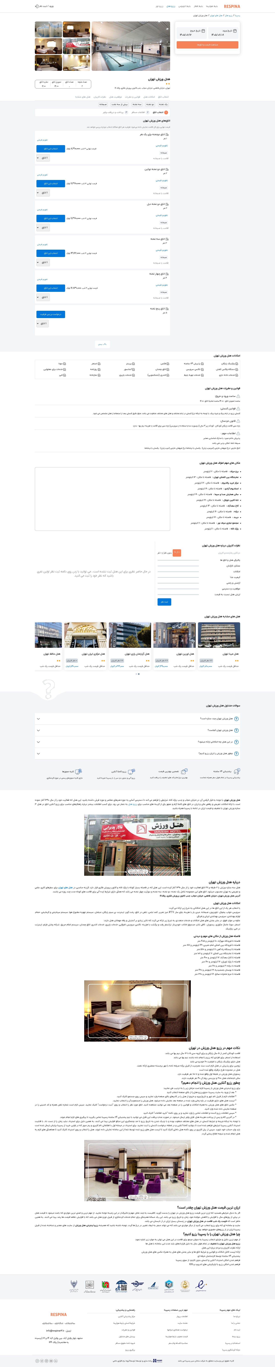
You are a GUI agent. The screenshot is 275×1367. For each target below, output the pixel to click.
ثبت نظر (164, 602)
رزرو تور (159, 6)
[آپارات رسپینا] (46, 1361)
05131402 (59, 1323)
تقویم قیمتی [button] (162, 145)
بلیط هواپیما (212, 6)
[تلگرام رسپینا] (42, 1361)
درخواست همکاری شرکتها (177, 1330)
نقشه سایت (183, 1323)
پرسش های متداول (127, 1336)
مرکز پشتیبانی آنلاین (126, 1316)
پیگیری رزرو (130, 1350)
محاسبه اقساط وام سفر (178, 1343)
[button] (163, 97)
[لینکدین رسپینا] (56, 1361)
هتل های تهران (216, 15)
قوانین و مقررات (128, 1330)
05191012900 (47, 1323)
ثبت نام (237, 1330)
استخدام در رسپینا (232, 1343)
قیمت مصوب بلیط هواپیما (177, 1336)
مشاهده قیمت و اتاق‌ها (207, 44)
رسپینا (237, 15)
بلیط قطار (198, 6)
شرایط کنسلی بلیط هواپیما (124, 1323)
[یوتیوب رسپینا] (51, 1361)
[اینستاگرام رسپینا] (37, 1361)
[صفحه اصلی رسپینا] (231, 6)
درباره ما (236, 1316)
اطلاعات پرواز (182, 1316)
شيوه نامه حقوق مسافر (125, 1343)
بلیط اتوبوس (184, 6)
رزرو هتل (170, 6)
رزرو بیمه (236, 1336)
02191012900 (70, 1323)
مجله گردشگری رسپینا (231, 1350)
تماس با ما (235, 1323)
